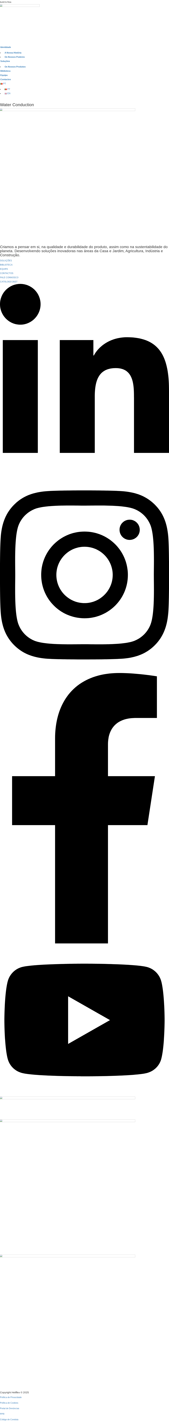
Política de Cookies (9, 1403)
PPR (2, 1414)
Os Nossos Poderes (15, 57)
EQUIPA (4, 269)
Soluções (5, 61)
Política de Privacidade (11, 1397)
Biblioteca (5, 71)
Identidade (5, 47)
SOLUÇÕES (6, 260)
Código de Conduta (9, 1419)
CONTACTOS (6, 273)
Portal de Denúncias (9, 1408)
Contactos (5, 79)
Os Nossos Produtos (15, 67)
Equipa (4, 75)
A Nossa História (13, 53)
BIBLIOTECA (6, 265)
